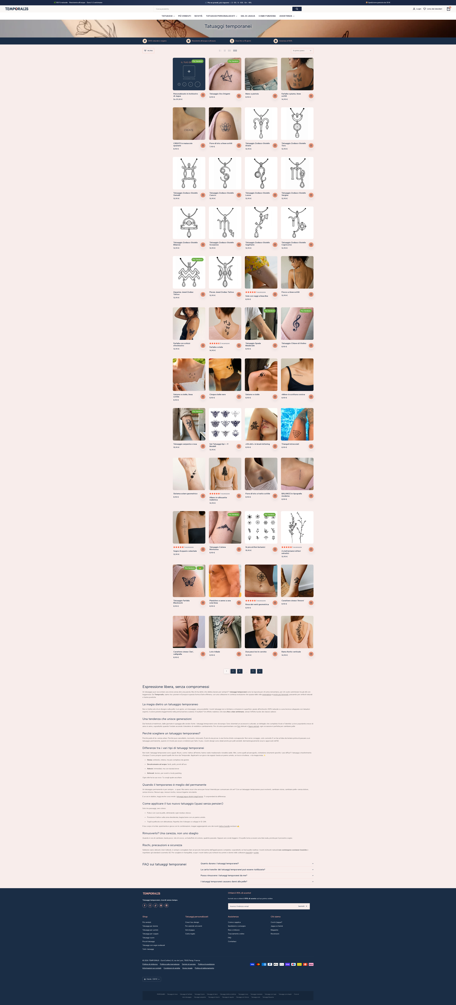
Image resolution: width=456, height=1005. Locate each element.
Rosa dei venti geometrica (257, 604)
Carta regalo (190, 934)
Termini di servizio (189, 964)
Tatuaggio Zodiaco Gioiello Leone (257, 194)
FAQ (229, 938)
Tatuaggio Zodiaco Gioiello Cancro (221, 194)
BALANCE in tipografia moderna (292, 494)
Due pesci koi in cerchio (256, 652)
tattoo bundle (224, 826)
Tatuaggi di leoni (212, 994)
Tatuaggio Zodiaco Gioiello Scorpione (221, 243)
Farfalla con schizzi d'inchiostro (181, 344)
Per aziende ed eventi (193, 926)
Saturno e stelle (252, 394)
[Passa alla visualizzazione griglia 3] (229, 51)
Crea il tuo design (192, 922)
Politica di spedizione (206, 964)
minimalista (266, 695)
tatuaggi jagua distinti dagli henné (190, 797)
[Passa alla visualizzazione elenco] (220, 51)
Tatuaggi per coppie (150, 934)
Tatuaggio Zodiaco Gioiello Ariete (257, 144)
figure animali (253, 726)
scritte (256, 853)
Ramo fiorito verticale (291, 652)
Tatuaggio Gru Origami (219, 94)
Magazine (274, 930)
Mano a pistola (252, 94)
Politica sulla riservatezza (169, 964)
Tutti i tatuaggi (148, 949)
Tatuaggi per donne (150, 926)
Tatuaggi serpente (200, 997)
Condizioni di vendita (172, 968)
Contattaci (232, 941)
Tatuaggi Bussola (268, 997)
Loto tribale (214, 652)
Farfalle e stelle (216, 347)
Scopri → (251, 3)
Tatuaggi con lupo (270, 994)
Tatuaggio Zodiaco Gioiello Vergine (294, 194)
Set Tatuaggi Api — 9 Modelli (218, 445)
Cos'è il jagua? (276, 922)
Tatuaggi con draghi (285, 994)
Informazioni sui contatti (151, 968)
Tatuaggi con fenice (242, 997)
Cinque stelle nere (217, 394)
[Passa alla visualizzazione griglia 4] (235, 51)
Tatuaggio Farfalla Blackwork (181, 601)
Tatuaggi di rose (172, 994)
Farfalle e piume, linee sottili (291, 95)
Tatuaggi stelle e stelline (228, 994)
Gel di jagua (190, 930)
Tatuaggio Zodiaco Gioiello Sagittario (257, 243)
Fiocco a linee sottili (290, 292)
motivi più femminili (280, 695)
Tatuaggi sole (255, 997)
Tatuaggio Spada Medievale (253, 344)
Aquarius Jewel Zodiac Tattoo (183, 293)
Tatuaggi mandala (256, 994)
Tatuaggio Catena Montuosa (217, 548)
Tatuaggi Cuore (199, 994)
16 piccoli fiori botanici (255, 547)
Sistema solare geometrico (185, 493)
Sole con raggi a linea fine (256, 296)
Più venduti (146, 922)
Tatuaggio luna (243, 994)
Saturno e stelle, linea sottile (183, 395)
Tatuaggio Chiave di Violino (294, 343)
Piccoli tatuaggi (148, 941)
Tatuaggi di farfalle (186, 994)
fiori (238, 726)
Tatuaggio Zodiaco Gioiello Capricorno (294, 243)
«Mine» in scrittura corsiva (293, 394)
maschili (249, 853)
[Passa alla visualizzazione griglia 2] (224, 51)
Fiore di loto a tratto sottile (257, 493)
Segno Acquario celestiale (185, 551)
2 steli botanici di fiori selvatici (291, 552)
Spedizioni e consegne (237, 926)
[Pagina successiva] (259, 671)
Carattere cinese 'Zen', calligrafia (183, 653)
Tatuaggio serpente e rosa (185, 444)
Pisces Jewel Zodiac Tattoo (221, 292)
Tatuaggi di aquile (228, 997)
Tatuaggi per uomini (150, 930)
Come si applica (234, 922)
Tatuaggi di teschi (214, 997)
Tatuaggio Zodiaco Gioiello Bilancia (185, 243)
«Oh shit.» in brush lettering (257, 444)
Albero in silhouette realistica (218, 498)
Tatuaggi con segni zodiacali (153, 945)
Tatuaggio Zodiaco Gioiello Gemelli (185, 194)
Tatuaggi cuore (148, 938)
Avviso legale (187, 968)
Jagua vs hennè (277, 926)
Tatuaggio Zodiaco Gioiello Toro (294, 144)
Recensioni (275, 934)
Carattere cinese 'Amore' (293, 600)
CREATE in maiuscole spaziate (182, 144)
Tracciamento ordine (236, 934)
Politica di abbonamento (204, 968)
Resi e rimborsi (234, 930)
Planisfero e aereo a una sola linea (220, 601)
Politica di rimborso (150, 964)
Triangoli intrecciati (290, 444)
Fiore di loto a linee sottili (220, 143)
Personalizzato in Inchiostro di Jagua (185, 95)
